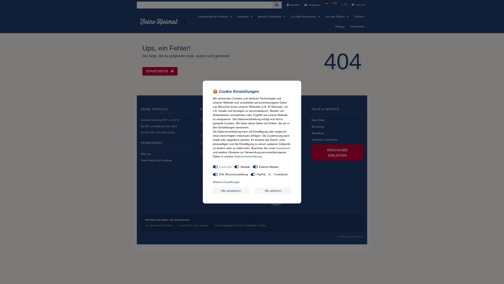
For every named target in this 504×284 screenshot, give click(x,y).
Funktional (280, 174)
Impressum (283, 148)
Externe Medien (269, 166)
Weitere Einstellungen (226, 181)
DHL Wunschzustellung (233, 174)
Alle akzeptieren (231, 190)
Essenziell (225, 166)
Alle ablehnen (273, 190)
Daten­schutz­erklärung (248, 156)
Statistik (245, 166)
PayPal (261, 174)
